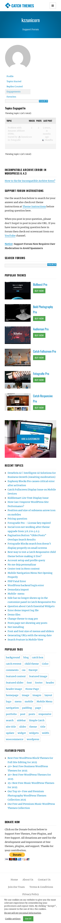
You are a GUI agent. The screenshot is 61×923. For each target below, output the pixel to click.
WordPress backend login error (26, 585)
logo (8, 701)
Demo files (14, 614)
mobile (29, 701)
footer (39, 682)
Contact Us (44, 879)
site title (11, 726)
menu (18, 701)
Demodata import (18, 589)
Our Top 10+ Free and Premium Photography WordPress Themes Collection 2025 (27, 795)
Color (45, 663)
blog (26, 657)
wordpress (33, 739)
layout (48, 695)
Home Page (32, 688)
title (42, 726)
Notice (9, 243)
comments (12, 670)
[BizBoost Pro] (19, 290)
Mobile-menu (16, 593)
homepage (12, 695)
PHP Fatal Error (17, 581)
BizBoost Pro (40, 284)
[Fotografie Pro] (19, 379)
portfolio (11, 714)
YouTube (10, 235)
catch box (37, 657)
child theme (32, 663)
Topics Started (14, 81)
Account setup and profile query (26, 560)
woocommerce (14, 739)
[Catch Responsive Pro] (19, 401)
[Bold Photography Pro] (19, 312)
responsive (44, 714)
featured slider (14, 682)
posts (32, 714)
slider (22, 726)
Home (14, 879)
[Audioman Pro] (19, 334)
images (37, 695)
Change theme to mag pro (23, 618)
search (10, 720)
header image (14, 688)
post (22, 714)
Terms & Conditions (41, 886)
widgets (34, 733)
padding (27, 707)
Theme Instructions (34, 206)
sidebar (21, 720)
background (13, 657)
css (23, 670)
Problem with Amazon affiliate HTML (16, 130)
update (10, 733)
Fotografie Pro (41, 373)
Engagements (14, 91)
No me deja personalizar (22, 564)
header (50, 682)
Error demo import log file (23, 610)
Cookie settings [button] (13, 918)
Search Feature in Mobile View (25, 639)
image (25, 695)
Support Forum (30, 29)
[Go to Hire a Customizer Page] (30, 439)
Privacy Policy (30, 894)
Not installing (16, 627)
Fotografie (16, 140)
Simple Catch (36, 720)
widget (22, 733)
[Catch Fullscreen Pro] (19, 357)
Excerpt (33, 670)
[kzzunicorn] (17, 59)
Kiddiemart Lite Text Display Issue (28, 497)
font (29, 682)
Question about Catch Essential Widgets (31, 606)
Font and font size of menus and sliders (31, 631)
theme (33, 726)
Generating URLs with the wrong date (30, 635)
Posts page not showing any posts (27, 622)
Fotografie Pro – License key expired (29, 522)
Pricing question (17, 518)
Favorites (11, 96)
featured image (38, 676)
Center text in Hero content (24, 568)
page (38, 707)
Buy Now (39, 290)
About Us (28, 879)
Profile (10, 76)
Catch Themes (22, 5)
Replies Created (15, 86)
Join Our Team (16, 886)
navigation (12, 707)
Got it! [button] (28, 918)
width (45, 733)
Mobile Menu (44, 701)
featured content (16, 676)
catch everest (13, 663)
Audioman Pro (41, 329)
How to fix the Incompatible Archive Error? (30, 180)
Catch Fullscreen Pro (44, 351)
